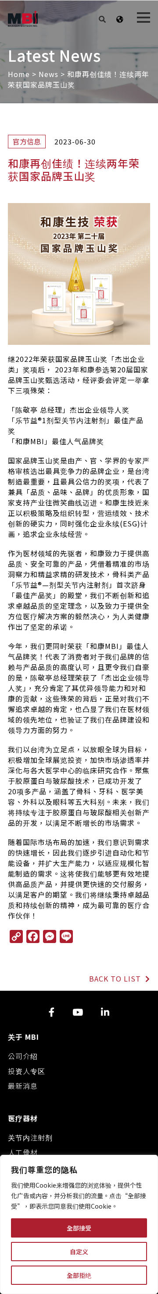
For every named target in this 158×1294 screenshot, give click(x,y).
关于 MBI (23, 1036)
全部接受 (79, 1228)
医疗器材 (23, 1118)
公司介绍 (23, 1056)
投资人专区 (26, 1071)
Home (19, 74)
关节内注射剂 (30, 1137)
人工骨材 (23, 1152)
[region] (79, 1224)
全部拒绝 (79, 1275)
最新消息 (23, 1085)
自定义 (79, 1251)
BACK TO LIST (116, 978)
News (48, 74)
